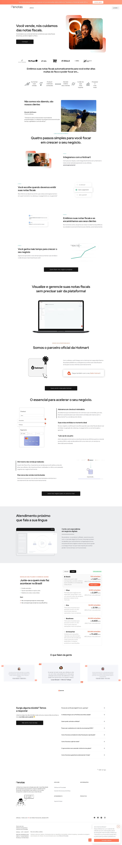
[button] (60, 690)
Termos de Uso (20, 826)
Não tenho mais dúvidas (29, 723)
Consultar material (106, 840)
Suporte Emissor (58, 801)
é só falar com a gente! (26, 717)
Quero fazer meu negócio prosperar (61, 269)
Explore (56, 782)
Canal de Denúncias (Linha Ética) (62, 791)
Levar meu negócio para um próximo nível (61, 493)
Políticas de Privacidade (60, 787)
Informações (84, 782)
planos (32, 8)
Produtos (83, 796)
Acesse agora (98, 2)
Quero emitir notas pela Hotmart (61, 388)
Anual (73, 571)
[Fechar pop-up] (118, 826)
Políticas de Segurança (21, 827)
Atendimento (58, 796)
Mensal (66, 571)
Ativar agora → (94, 584)
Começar (25, 42)
